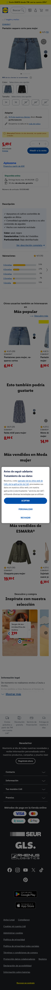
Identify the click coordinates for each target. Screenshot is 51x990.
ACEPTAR (25, 500)
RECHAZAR (25, 517)
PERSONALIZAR (26, 509)
